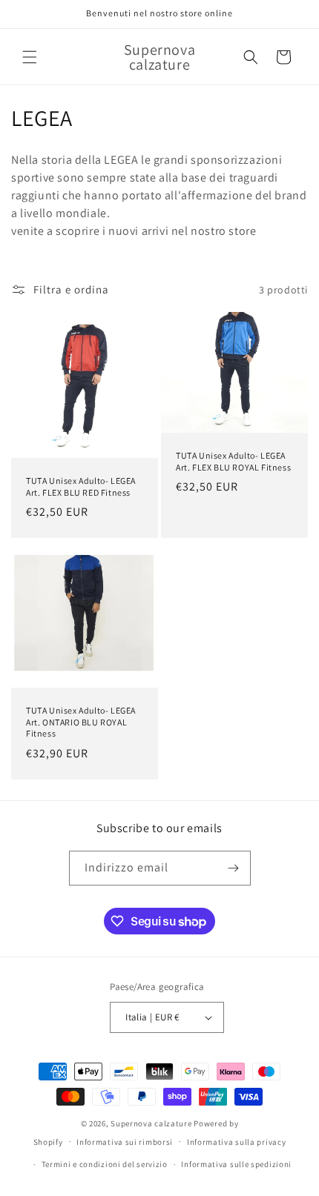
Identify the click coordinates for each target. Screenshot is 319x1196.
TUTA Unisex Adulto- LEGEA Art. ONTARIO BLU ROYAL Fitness (81, 722)
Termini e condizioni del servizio (105, 1164)
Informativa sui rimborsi (124, 1142)
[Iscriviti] (233, 868)
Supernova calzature (151, 1123)
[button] (29, 57)
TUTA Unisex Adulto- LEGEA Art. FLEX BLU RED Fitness (81, 486)
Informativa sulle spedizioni (236, 1164)
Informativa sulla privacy (236, 1142)
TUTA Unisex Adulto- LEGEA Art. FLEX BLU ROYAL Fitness (233, 461)
